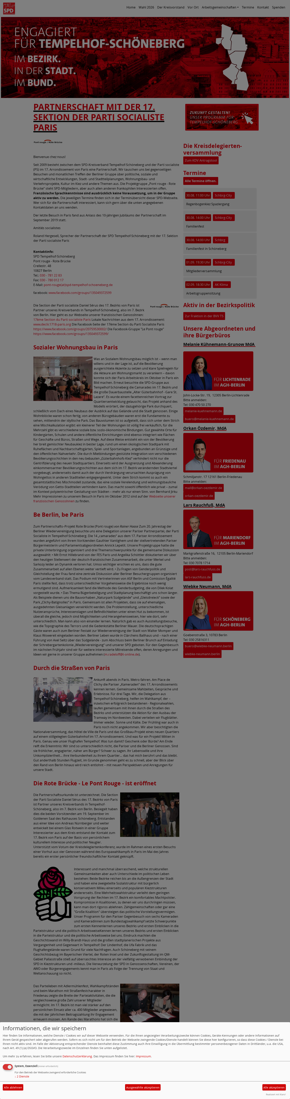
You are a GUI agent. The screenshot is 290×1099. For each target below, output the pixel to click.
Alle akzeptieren (274, 1087)
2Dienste (22, 1076)
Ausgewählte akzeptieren (143, 1087)
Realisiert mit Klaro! (276, 1094)
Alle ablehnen (13, 1087)
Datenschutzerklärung (77, 1056)
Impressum (143, 1056)
